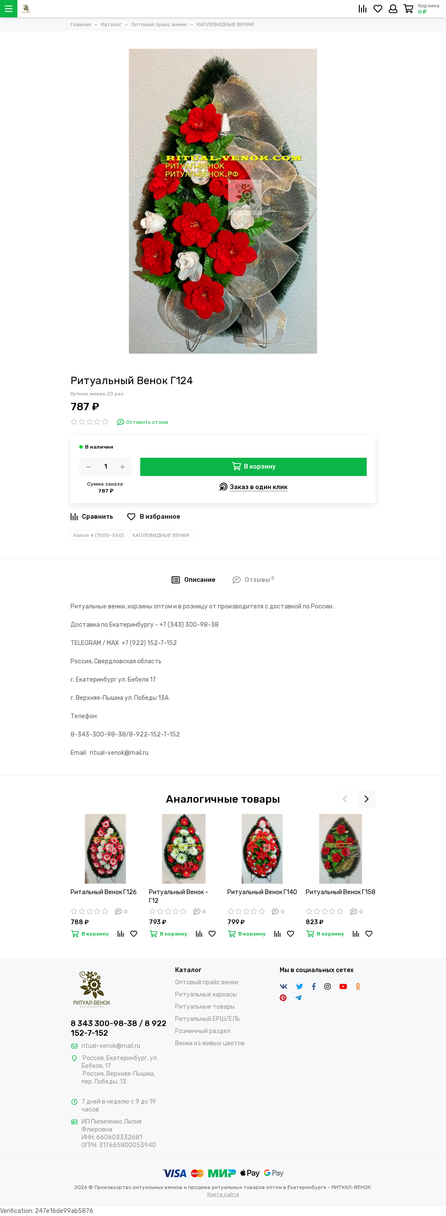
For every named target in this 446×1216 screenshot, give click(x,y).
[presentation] (345, 799)
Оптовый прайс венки (206, 982)
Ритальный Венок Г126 (104, 892)
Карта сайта (223, 1194)
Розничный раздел (202, 1031)
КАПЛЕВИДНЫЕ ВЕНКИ (160, 535)
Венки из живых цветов (210, 1043)
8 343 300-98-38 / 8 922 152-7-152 (118, 1028)
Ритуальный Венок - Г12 (178, 896)
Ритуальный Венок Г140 (262, 892)
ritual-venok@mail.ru (110, 1046)
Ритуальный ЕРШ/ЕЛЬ (207, 1019)
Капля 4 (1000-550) (99, 535)
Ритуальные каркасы (206, 994)
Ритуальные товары (205, 1006)
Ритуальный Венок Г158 (340, 892)
